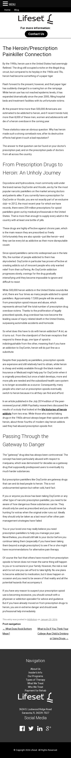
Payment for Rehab (35, 690)
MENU (12, 4)
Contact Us (36, 34)
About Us (35, 669)
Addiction (32, 619)
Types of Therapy (35, 679)
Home (7, 10)
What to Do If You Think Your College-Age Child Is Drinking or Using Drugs (52, 633)
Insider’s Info (35, 672)
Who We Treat (35, 687)
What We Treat (35, 683)
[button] (6, 3)
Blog (16, 10)
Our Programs (35, 676)
